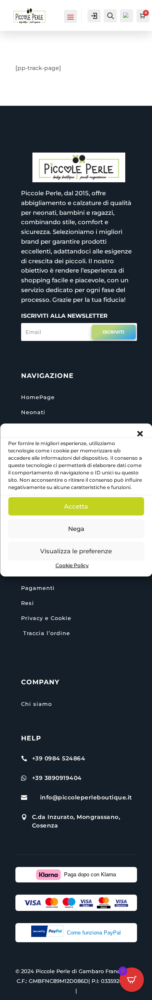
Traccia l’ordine (45, 633)
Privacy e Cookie (46, 618)
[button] (140, 434)
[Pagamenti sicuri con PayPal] (49, 933)
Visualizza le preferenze (76, 551)
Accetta (76, 506)
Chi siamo (36, 704)
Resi (27, 603)
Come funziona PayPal (94, 933)
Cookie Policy (72, 565)
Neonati (33, 412)
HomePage (38, 397)
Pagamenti (38, 588)
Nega (76, 529)
